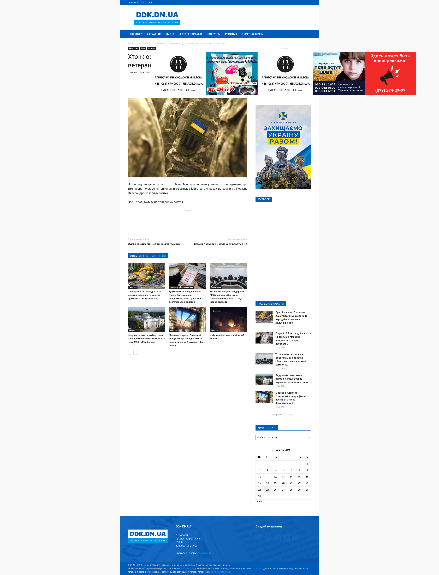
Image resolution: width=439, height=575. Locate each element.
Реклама (231, 34)
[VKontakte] (302, 2)
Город (143, 48)
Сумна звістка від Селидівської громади (154, 244)
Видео (170, 34)
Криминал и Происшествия (181, 287)
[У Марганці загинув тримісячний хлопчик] (228, 319)
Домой (131, 43)
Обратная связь (252, 34)
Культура (133, 287)
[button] (307, 34)
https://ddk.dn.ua (222, 572)
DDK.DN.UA (186, 568)
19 (275, 483)
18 (267, 483)
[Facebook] (285, 2)
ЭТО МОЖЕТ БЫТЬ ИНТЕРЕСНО (148, 256)
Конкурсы (213, 34)
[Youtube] (308, 2)
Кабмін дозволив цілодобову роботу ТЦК (220, 244)
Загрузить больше (282, 414)
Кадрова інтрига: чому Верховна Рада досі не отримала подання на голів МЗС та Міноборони (146, 338)
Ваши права (216, 287)
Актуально (154, 34)
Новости (136, 34)
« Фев (259, 501)
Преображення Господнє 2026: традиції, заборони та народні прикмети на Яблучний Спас (144, 295)
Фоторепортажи (190, 34)
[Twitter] (297, 2)
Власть (132, 331)
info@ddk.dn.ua (205, 553)
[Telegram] (291, 2)
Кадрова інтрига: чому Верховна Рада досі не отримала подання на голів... (292, 379)
